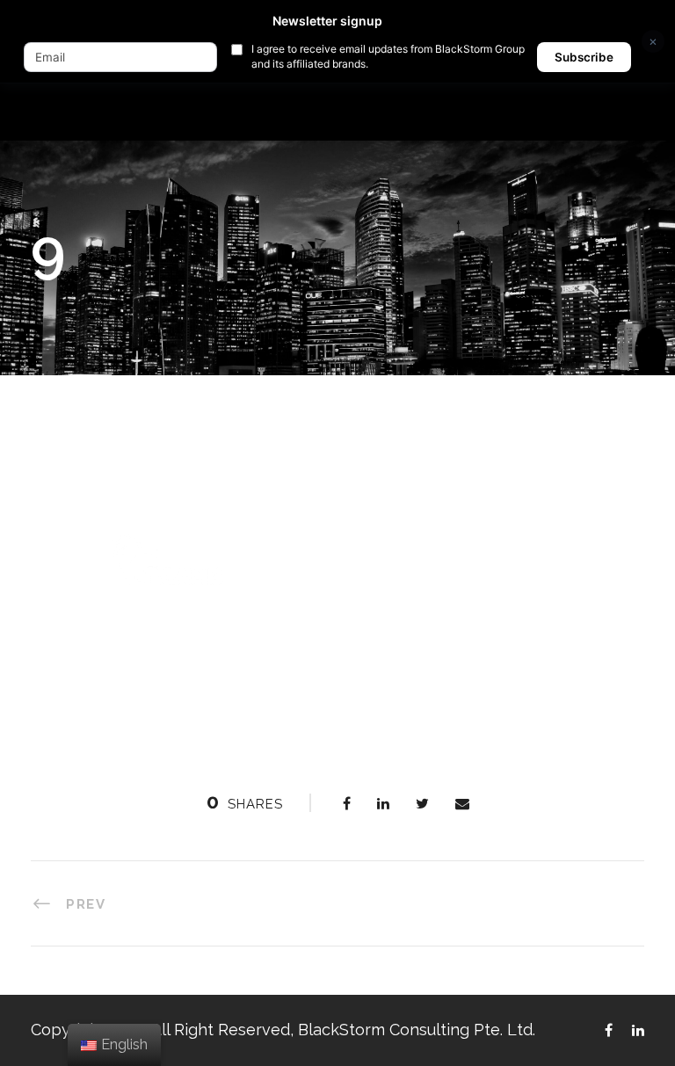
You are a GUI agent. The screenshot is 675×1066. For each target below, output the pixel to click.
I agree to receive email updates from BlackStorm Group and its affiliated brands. (388, 56)
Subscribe (584, 57)
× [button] (653, 41)
